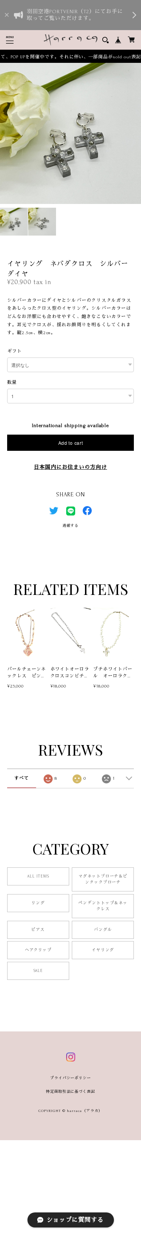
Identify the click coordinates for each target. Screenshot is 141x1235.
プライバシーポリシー (70, 1078)
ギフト (14, 351)
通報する (70, 525)
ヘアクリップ (38, 950)
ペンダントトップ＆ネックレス (103, 906)
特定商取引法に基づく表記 (71, 1091)
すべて (21, 778)
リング (38, 903)
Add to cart (70, 443)
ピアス (38, 930)
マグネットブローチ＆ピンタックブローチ (103, 879)
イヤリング (103, 950)
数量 (12, 382)
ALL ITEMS (38, 876)
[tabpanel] (70, 133)
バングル (103, 930)
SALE (38, 971)
